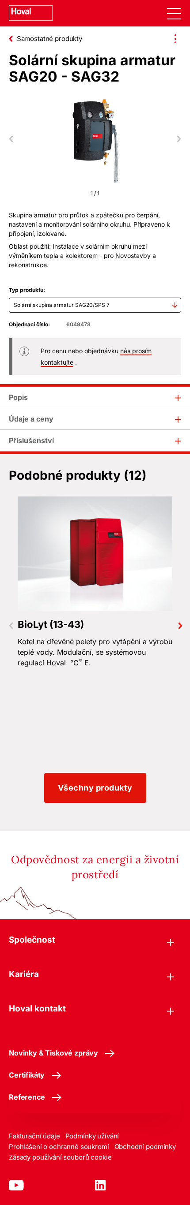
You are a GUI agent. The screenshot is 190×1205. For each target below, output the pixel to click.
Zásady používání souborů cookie (60, 1157)
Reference (27, 1097)
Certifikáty (27, 1075)
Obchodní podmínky (145, 1146)
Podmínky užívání (92, 1136)
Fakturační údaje (34, 1136)
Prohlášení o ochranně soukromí (59, 1146)
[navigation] (174, 13)
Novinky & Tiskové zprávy (53, 1052)
